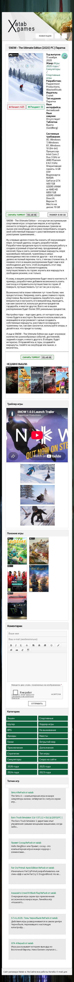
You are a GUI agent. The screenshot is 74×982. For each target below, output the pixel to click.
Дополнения (46, 747)
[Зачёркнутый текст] (27, 645)
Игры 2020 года (53, 65)
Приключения (15, 747)
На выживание (47, 729)
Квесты (43, 735)
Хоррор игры (46, 724)
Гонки (10, 741)
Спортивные (46, 718)
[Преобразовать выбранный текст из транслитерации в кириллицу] (22, 650)
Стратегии (13, 753)
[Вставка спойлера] (28, 650)
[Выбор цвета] (58, 645)
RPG (9, 729)
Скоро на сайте (47, 759)
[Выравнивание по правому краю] (45, 645)
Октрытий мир (47, 741)
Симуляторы (53, 69)
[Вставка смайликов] (52, 645)
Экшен (11, 718)
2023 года (45, 772)
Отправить (37, 704)
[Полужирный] (11, 645)
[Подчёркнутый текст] (21, 645)
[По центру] (39, 645)
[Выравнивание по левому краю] (33, 645)
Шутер (11, 724)
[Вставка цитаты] (17, 650)
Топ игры (44, 753)
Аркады (11, 735)
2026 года (13, 766)
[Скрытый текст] (11, 650)
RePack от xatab (22, 27)
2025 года (45, 766)
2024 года (13, 772)
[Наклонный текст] (15, 645)
